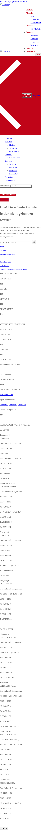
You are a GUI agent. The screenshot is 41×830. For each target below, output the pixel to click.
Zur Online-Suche (6, 395)
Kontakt (2, 246)
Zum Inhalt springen (7, 2)
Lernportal (36, 96)
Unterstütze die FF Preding (7, 254)
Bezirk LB (13, 405)
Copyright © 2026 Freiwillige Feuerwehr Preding (13, 269)
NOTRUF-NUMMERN (27, 95)
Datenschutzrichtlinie (5, 262)
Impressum (3, 250)
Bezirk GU (22, 405)
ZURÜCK (4, 828)
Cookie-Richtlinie (4, 266)
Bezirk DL (4, 405)
